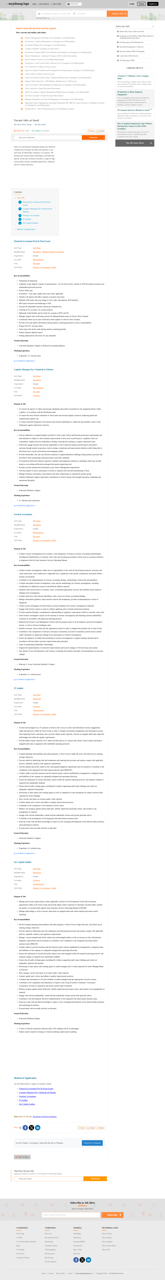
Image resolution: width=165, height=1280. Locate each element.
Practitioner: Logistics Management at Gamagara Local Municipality (50, 41)
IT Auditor (27, 219)
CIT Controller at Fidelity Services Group (40, 67)
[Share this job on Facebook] (25, 1127)
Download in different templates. (45, 1117)
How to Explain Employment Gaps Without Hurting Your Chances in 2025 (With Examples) (134, 126)
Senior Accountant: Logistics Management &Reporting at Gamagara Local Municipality (57, 92)
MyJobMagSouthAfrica (116, 1273)
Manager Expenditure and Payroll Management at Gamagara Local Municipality (54, 99)
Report (101, 1128)
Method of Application (26, 229)
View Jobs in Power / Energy (22, 124)
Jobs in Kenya (107, 1238)
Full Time (37, 248)
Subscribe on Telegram (92, 1143)
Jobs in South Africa (109, 1246)
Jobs (34, 4)
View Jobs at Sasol (40, 124)
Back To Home (23, 1157)
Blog (18, 1246)
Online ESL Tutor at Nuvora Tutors (132, 31)
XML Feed (77, 1238)
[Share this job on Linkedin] (37, 1127)
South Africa (74, 4)
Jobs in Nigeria (107, 1242)
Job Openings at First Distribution (131, 42)
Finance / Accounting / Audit (44, 267)
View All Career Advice (135, 143)
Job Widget (77, 1234)
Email (102, 131)
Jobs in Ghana (107, 1234)
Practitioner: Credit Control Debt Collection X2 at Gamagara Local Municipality (54, 63)
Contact (50, 1273)
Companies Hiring (22, 1258)
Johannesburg (38, 710)
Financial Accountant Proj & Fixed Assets (32, 241)
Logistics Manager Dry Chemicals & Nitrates (33, 369)
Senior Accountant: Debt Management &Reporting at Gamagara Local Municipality (55, 85)
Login (132, 4)
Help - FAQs (77, 1250)
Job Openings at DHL (127, 60)
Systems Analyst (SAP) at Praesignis (132, 51)
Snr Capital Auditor (30, 223)
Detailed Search (41, 18)
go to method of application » (25, 361)
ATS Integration (50, 1250)
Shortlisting (49, 1242)
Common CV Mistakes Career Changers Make (133, 77)
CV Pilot (19, 1238)
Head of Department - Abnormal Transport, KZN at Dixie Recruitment (51, 56)
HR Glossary (49, 1258)
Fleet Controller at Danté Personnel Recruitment (42, 88)
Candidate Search (51, 1246)
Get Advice (44, 4)
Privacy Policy (60, 1273)
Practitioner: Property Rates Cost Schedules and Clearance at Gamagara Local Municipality (58, 52)
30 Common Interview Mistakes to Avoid (133, 110)
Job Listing (20, 1234)
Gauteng (36, 706)
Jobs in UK (106, 1250)
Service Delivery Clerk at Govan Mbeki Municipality (44, 60)
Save (92, 131)
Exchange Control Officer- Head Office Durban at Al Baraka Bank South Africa (137, 37)
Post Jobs (57, 4)
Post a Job (48, 1234)
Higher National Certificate (53, 252)
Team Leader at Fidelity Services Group (39, 74)
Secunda (36, 263)
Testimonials (77, 1246)
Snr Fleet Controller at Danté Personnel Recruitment (44, 96)
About (43, 1273)
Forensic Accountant (31, 215)
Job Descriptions (50, 1262)
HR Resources (50, 1254)
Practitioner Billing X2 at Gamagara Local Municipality (45, 45)
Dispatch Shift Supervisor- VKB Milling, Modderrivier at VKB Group (51, 81)
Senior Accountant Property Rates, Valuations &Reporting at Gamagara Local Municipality (58, 78)
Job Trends (20, 1254)
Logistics (36, 395)
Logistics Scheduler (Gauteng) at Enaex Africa (42, 49)
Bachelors (37, 252)
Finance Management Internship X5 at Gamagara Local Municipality (50, 38)
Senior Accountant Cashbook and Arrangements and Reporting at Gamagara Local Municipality (60, 70)
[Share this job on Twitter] (31, 1127)
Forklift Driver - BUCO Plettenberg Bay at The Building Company (49, 109)
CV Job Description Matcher (26, 1242)
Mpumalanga (38, 260)
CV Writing (20, 1250)
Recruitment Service (52, 1238)
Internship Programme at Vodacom (131, 47)
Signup (141, 4)
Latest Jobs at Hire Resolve (129, 56)
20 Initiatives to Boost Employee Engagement (129, 93)
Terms (70, 1273)
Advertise (76, 1254)
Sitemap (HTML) (79, 1242)
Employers (153, 4)
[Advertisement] (83, 163)
